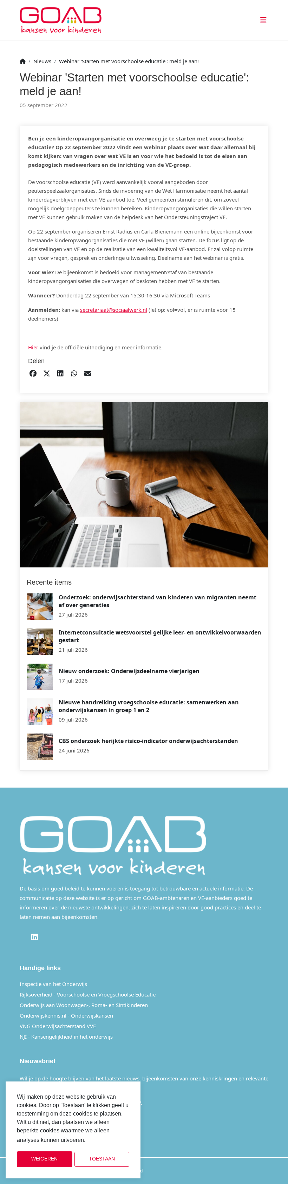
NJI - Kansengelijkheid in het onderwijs (66, 1036)
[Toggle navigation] (262, 20)
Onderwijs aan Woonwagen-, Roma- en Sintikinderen (84, 1004)
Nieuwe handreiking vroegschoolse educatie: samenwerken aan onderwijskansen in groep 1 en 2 (149, 706)
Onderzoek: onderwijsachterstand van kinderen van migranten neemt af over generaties (157, 601)
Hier (33, 347)
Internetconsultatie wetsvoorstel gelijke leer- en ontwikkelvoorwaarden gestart (160, 636)
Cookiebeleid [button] (104, 1140)
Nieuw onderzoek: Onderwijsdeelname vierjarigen (129, 671)
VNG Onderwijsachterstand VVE (58, 1026)
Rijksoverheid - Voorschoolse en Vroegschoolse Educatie (88, 994)
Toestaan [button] (102, 1159)
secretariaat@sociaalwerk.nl (113, 309)
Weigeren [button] (44, 1159)
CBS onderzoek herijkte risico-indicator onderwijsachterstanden (148, 741)
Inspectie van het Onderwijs (53, 983)
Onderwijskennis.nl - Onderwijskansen (66, 1015)
